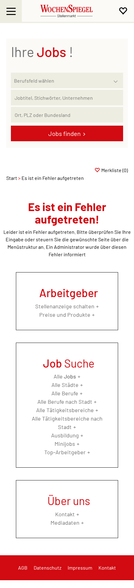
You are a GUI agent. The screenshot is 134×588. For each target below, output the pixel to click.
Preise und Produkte (64, 314)
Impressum (80, 568)
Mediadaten (64, 522)
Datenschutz (47, 568)
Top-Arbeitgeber (65, 452)
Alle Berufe (64, 393)
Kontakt (65, 514)
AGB (22, 568)
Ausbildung (65, 435)
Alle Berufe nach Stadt (64, 401)
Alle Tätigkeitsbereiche (65, 410)
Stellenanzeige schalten (64, 306)
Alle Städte (65, 384)
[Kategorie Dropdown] (117, 79)
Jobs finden (64, 133)
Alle (65, 376)
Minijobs (65, 443)
